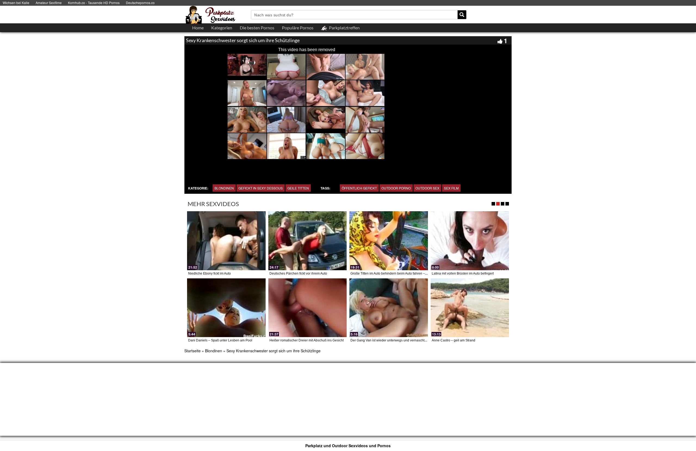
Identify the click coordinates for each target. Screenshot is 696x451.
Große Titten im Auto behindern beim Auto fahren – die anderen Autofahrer (405, 273)
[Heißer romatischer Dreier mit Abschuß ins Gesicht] (307, 307)
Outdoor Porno (396, 188)
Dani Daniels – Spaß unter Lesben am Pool (220, 340)
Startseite (192, 350)
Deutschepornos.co (140, 2)
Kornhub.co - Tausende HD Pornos (94, 2)
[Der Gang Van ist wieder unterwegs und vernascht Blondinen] (388, 307)
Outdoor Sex (427, 188)
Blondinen (224, 188)
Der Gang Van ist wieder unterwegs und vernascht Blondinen (395, 340)
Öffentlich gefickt (359, 188)
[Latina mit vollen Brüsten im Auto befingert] (470, 240)
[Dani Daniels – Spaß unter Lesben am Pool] (226, 307)
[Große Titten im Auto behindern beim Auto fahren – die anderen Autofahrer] (388, 240)
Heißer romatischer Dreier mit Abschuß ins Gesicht (306, 340)
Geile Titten (298, 188)
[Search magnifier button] (462, 14)
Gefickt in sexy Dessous (260, 188)
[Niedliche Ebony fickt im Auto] (226, 240)
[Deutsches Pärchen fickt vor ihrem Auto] (307, 240)
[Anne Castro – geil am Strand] (470, 307)
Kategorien (221, 27)
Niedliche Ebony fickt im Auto (209, 273)
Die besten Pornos (257, 27)
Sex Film (451, 188)
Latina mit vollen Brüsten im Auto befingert (463, 273)
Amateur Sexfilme (49, 2)
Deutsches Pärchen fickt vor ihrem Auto (298, 273)
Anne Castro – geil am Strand (453, 340)
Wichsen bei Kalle (16, 2)
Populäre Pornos (297, 27)
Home (198, 27)
